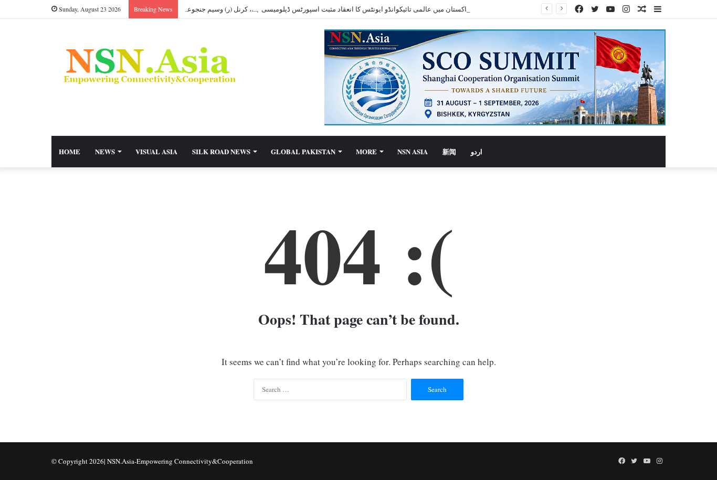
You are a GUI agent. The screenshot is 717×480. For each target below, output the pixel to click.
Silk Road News (221, 151)
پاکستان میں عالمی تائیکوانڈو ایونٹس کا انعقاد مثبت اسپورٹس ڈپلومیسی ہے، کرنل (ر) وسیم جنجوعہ (326, 9)
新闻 (449, 151)
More (366, 151)
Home (69, 151)
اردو (476, 151)
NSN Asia (412, 151)
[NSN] (148, 65)
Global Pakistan (303, 151)
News (105, 151)
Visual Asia (156, 151)
